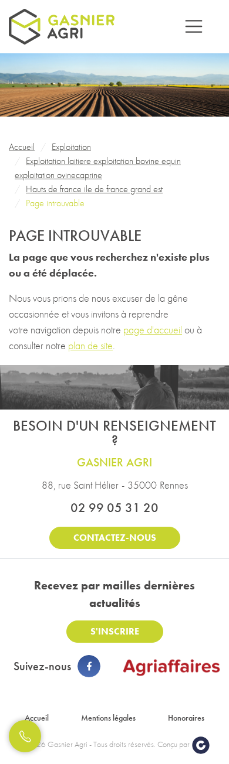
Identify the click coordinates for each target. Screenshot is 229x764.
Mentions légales (108, 717)
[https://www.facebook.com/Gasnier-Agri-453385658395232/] (88, 666)
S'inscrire (114, 631)
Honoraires (186, 717)
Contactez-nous (114, 537)
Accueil (37, 717)
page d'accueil (152, 329)
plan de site (90, 345)
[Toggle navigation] (193, 26)
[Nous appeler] (25, 736)
